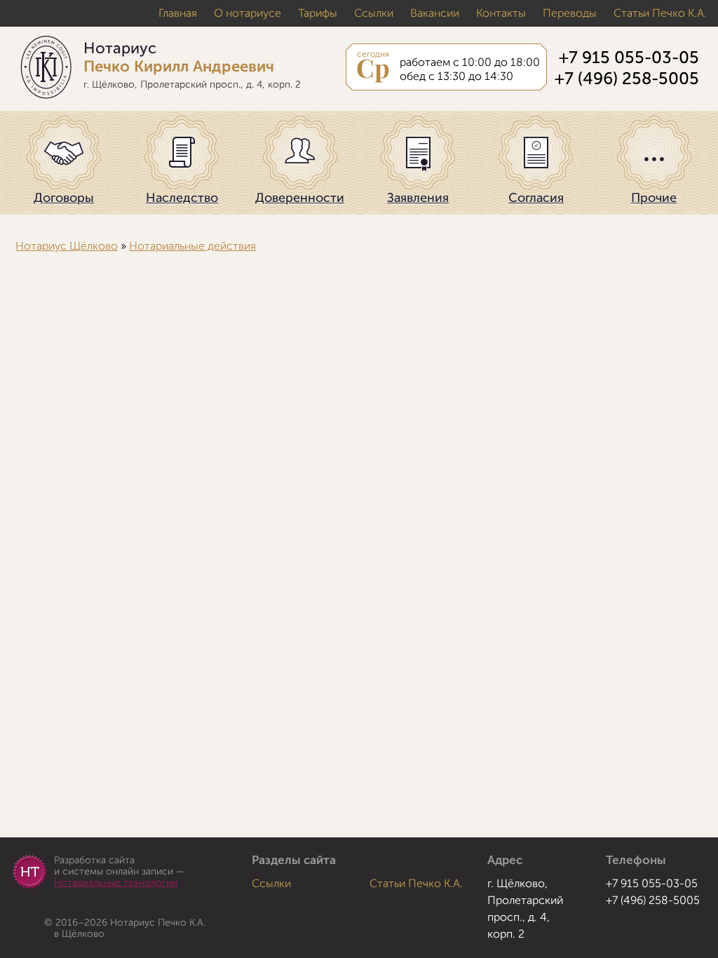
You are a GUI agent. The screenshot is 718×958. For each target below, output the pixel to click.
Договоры (64, 198)
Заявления (418, 198)
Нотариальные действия (192, 246)
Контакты (501, 13)
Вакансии (434, 13)
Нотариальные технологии (115, 882)
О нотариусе (247, 13)
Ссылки (373, 13)
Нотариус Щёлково (66, 246)
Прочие (654, 198)
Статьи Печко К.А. (660, 13)
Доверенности (299, 198)
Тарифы (317, 13)
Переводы (570, 13)
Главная (177, 13)
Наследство (182, 198)
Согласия (536, 198)
